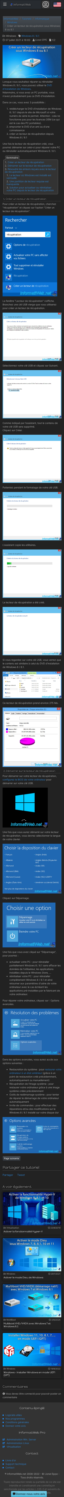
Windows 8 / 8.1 (30, 35)
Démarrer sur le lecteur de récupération (30, 165)
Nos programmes (15, 1418)
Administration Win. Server (21, 1439)
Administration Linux (18, 1443)
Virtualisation (14, 1446)
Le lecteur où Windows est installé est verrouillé (28, 176)
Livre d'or (10, 1460)
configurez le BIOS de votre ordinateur (24, 779)
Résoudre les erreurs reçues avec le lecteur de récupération (30, 170)
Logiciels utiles (13, 1415)
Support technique (15, 1463)
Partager (8, 1175)
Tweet (21, 1175)
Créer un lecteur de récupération (26, 162)
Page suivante (11, 1158)
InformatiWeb (22, 4)
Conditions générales (17, 1422)
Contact (9, 1467)
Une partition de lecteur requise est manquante (27, 183)
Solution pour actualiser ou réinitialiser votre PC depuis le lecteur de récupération (30, 189)
